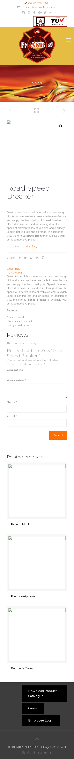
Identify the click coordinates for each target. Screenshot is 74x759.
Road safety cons (23, 596)
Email (12, 416)
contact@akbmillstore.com (39, 7)
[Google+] (40, 12)
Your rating (15, 370)
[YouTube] (50, 12)
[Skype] (24, 12)
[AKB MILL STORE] (37, 45)
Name (12, 402)
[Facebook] (34, 12)
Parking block (21, 524)
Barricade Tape (22, 668)
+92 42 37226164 (38, 3)
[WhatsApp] (29, 12)
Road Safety (29, 246)
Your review (16, 380)
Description (14, 268)
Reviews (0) (14, 272)
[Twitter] (45, 12)
